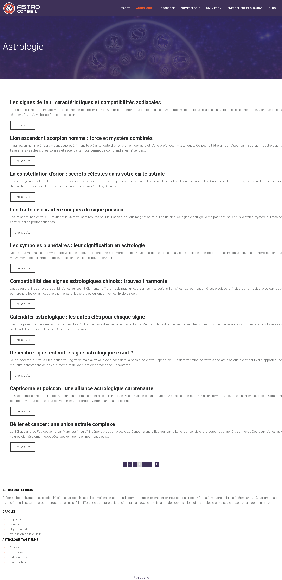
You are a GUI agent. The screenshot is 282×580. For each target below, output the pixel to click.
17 (157, 464)
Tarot (125, 8)
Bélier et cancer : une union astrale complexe (62, 424)
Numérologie (190, 8)
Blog (272, 8)
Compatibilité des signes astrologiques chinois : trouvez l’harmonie (88, 281)
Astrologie (144, 8)
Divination (214, 8)
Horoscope (167, 8)
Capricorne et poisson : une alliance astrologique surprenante (81, 388)
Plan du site (141, 577)
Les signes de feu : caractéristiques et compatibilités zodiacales (85, 102)
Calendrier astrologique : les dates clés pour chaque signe (77, 317)
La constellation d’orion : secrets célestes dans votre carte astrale (87, 174)
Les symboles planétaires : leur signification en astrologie (77, 245)
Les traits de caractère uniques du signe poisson (66, 210)
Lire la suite (23, 125)
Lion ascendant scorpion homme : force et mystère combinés (81, 138)
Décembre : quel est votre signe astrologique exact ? (71, 353)
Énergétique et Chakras (245, 8)
